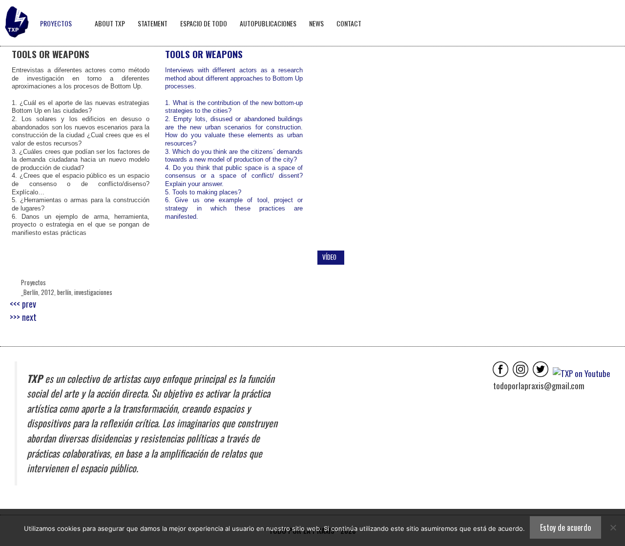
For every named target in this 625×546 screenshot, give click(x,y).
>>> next (23, 317)
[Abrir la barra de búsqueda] (614, 23)
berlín (64, 292)
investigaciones (93, 292)
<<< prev (23, 303)
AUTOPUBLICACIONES (268, 23)
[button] (332, 148)
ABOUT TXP (110, 23)
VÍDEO (329, 257)
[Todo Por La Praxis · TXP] (17, 23)
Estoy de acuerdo (565, 527)
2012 (47, 292)
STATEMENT (152, 23)
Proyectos (33, 282)
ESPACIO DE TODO (203, 23)
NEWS (316, 23)
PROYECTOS (56, 23)
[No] (613, 527)
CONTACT (348, 23)
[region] (465, 147)
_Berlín (29, 292)
